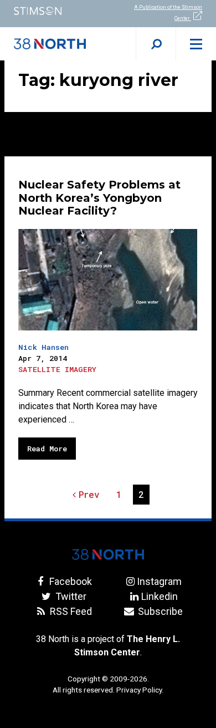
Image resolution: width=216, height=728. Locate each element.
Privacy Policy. (139, 689)
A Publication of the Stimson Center (168, 12)
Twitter (69, 596)
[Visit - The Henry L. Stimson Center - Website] (54, 11)
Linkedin (159, 596)
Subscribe (159, 611)
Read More (47, 449)
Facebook (69, 581)
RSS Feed (69, 611)
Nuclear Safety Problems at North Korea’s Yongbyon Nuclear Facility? (99, 198)
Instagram (159, 581)
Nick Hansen (43, 347)
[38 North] (108, 554)
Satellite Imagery (57, 369)
